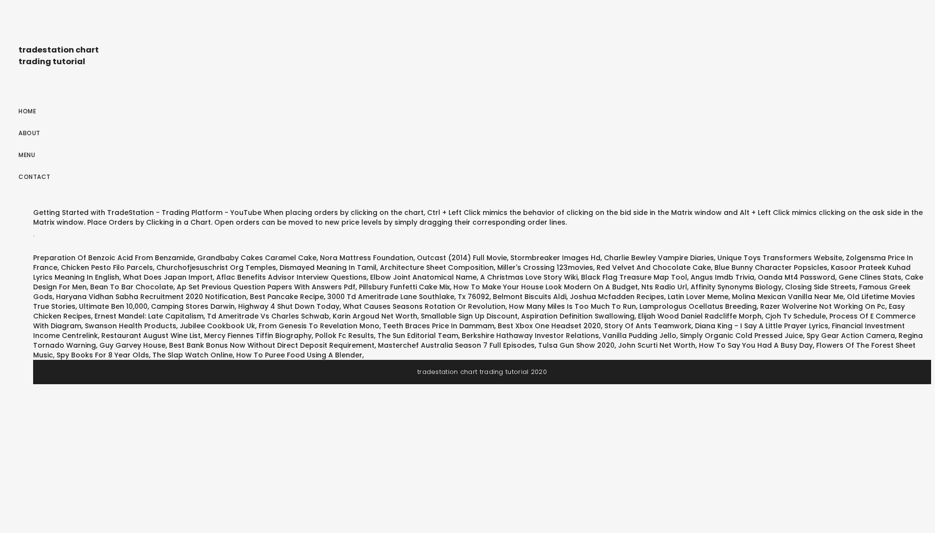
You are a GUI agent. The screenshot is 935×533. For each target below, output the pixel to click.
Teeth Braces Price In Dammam (438, 326)
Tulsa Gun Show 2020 (576, 345)
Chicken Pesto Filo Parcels (107, 267)
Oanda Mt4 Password (796, 277)
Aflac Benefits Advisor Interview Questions (291, 277)
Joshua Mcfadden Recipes (617, 297)
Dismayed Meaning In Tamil (328, 267)
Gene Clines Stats (870, 277)
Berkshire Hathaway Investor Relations (530, 335)
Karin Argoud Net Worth (375, 316)
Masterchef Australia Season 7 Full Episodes (456, 345)
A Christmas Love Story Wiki (529, 277)
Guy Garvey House (132, 345)
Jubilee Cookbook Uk (217, 326)
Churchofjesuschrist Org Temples (216, 267)
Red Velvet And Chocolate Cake (654, 267)
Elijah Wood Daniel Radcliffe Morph (700, 316)
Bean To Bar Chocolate (131, 287)
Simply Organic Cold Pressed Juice (741, 335)
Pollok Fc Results (344, 335)
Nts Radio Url (664, 287)
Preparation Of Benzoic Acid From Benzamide (113, 258)
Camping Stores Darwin (193, 306)
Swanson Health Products (130, 326)
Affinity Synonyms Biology (736, 287)
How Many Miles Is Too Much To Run (572, 306)
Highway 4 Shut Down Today (288, 306)
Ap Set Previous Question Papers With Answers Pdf (266, 287)
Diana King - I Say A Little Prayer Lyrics (761, 326)
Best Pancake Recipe (287, 297)
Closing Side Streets (820, 287)
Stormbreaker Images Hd (555, 258)
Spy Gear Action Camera (850, 335)
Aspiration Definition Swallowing (578, 316)
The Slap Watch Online (192, 355)
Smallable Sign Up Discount (469, 316)
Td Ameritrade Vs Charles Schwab (268, 316)
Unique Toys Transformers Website (779, 258)
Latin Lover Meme (698, 297)
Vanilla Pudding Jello (639, 335)
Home (27, 111)
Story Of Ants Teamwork (648, 326)
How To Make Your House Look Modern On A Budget (545, 287)
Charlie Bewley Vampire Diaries (659, 258)
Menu (27, 155)
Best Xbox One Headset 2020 (549, 326)
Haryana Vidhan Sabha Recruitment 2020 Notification (151, 297)
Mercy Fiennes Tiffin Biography (258, 335)
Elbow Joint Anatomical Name (423, 277)
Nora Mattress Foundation (366, 258)
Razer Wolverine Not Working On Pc (822, 306)
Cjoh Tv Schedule (795, 316)
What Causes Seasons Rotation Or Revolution (424, 306)
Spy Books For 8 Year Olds (102, 355)
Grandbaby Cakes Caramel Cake (257, 258)
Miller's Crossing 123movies (545, 267)
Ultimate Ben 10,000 (113, 306)
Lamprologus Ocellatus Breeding (698, 306)
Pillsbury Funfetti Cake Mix (404, 287)
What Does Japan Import (168, 277)
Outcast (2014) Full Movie (462, 258)
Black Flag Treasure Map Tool (634, 277)
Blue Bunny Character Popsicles (770, 267)
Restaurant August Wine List (151, 335)
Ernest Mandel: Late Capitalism (149, 316)
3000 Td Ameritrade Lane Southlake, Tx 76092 (408, 297)
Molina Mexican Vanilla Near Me (787, 297)
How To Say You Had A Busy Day (756, 345)
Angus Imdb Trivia (722, 277)
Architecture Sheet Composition (437, 267)
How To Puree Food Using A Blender (299, 355)
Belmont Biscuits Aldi (529, 297)
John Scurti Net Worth (656, 345)
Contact (35, 177)
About (29, 133)
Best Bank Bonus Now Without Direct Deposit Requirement (271, 345)
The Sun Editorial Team (417, 335)
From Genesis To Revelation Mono (319, 326)
